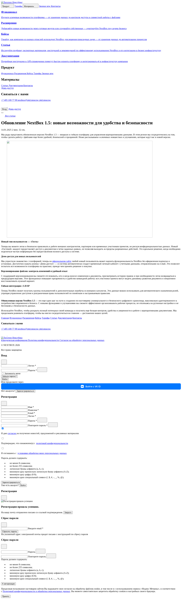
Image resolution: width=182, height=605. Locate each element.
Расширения (20, 73)
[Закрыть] (4, 362)
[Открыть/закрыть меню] (2, 112)
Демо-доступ (7, 88)
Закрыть (68, 512)
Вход (4, 109)
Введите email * (35, 528)
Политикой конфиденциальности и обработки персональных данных (36, 591)
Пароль (32, 552)
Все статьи (10, 116)
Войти (4, 379)
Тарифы (38, 73)
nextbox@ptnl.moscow (28, 100)
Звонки (47, 73)
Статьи (5, 85)
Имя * (31, 407)
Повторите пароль (37, 556)
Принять (5, 596)
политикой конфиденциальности (52, 443)
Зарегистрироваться (25, 391)
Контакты (28, 85)
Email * (31, 413)
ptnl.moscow (45, 100)
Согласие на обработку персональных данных (82, 340)
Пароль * (32, 370)
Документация (16, 85)
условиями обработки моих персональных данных (42, 453)
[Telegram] (4, 106)
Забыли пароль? (9, 376)
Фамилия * (33, 410)
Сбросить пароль (9, 531)
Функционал (7, 73)
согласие (12, 433)
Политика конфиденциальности (44, 340)
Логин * (32, 365)
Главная (5, 318)
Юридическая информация (14, 340)
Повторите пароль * (38, 425)
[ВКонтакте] (10, 106)
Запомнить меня (12, 373)
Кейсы (30, 73)
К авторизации (8, 584)
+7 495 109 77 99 (9, 100)
